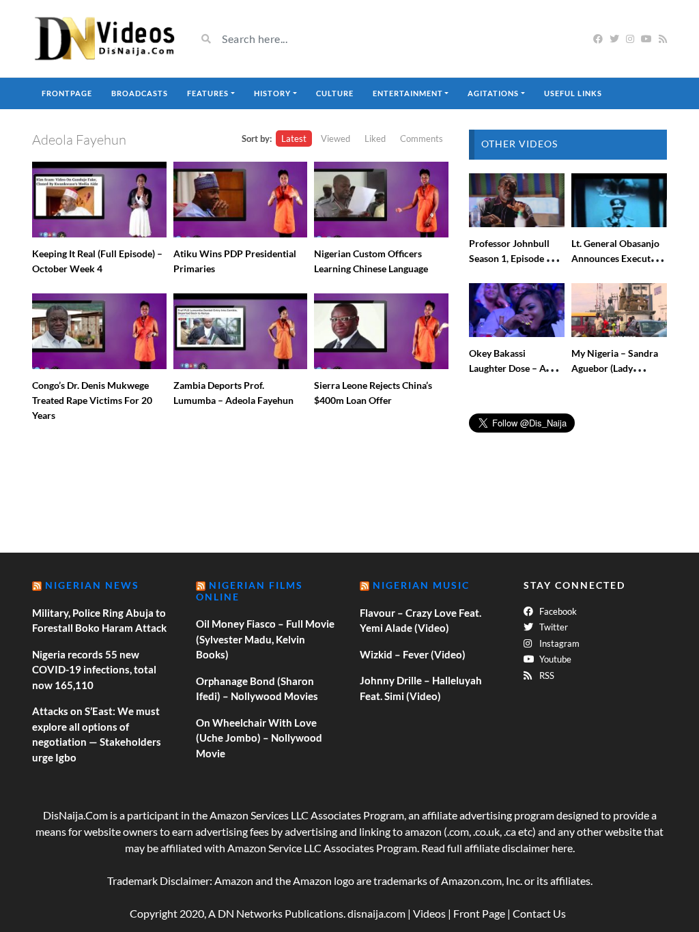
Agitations (493, 93)
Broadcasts (139, 93)
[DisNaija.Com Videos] (103, 38)
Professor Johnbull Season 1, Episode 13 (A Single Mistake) (513, 258)
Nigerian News (92, 585)
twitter (552, 627)
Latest (293, 138)
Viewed (335, 138)
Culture (335, 93)
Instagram (558, 643)
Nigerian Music (421, 585)
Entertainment (408, 93)
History (272, 93)
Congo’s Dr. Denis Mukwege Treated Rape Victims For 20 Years (92, 400)
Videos (429, 913)
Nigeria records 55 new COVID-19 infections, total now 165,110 (94, 669)
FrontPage (67, 93)
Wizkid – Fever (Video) (413, 654)
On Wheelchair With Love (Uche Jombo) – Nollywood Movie (259, 737)
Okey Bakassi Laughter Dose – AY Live (510, 368)
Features (208, 93)
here (562, 847)
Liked (375, 138)
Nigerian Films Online (249, 590)
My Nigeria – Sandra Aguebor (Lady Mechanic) (614, 368)
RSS (545, 675)
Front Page (479, 913)
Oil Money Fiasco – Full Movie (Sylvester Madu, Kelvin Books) (265, 638)
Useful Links (573, 93)
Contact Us (539, 913)
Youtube (554, 659)
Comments (421, 138)
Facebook (557, 611)
